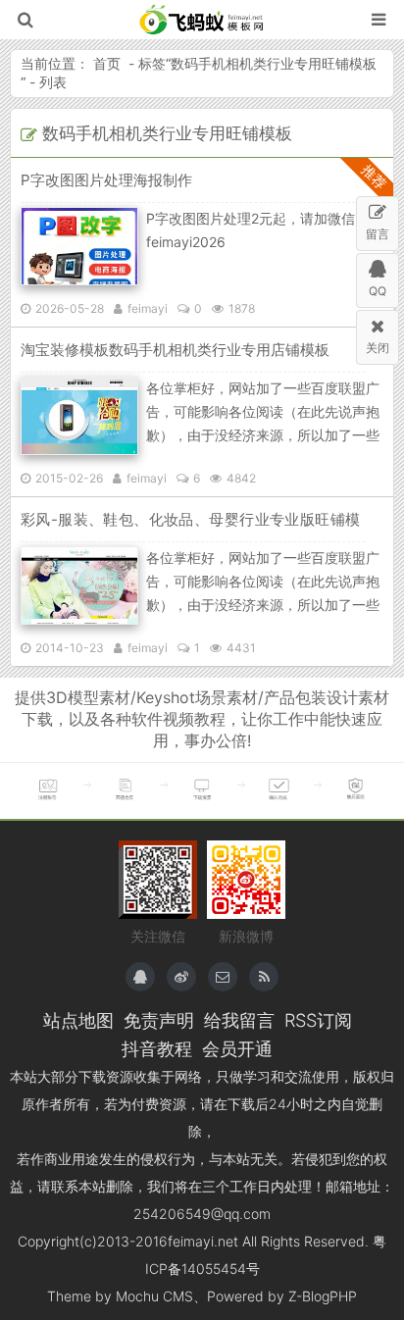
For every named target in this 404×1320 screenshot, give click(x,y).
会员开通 (237, 1048)
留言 (377, 234)
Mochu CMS (154, 1296)
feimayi (147, 308)
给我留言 (239, 1020)
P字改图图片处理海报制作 (106, 180)
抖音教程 (157, 1048)
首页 (107, 63)
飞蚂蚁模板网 (202, 19)
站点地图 (78, 1020)
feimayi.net (203, 1241)
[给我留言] (222, 976)
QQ (377, 290)
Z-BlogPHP (322, 1296)
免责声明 (159, 1020)
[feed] (263, 976)
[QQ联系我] (140, 976)
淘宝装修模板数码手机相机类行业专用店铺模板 (175, 349)
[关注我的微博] (181, 976)
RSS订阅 (318, 1020)
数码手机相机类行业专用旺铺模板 (274, 63)
